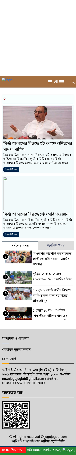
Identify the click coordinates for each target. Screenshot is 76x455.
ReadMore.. (11, 169)
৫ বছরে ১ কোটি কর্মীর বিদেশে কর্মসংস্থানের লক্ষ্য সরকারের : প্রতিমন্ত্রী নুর (52, 295)
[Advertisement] (38, 38)
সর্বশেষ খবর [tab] (20, 246)
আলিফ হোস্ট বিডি (52, 441)
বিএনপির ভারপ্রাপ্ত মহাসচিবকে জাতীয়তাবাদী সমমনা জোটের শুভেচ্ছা (52, 258)
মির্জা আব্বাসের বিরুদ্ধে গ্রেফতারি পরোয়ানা (36, 214)
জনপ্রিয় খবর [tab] (56, 245)
